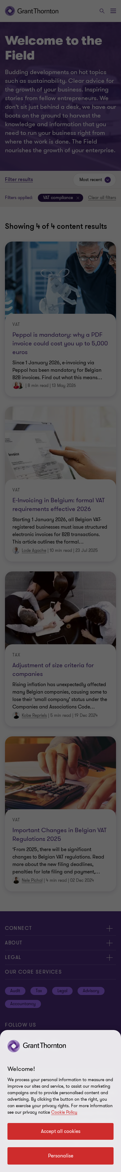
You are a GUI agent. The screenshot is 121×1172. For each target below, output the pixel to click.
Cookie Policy (64, 1112)
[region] (60, 1101)
